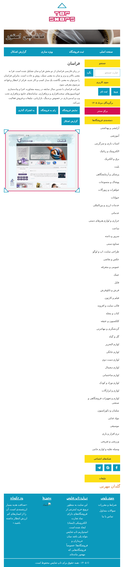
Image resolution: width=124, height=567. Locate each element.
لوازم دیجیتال (112, 367)
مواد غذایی (113, 418)
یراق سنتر (102, 111)
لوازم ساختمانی (111, 375)
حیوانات (115, 197)
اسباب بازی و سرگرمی (106, 143)
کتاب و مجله (112, 313)
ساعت (115, 228)
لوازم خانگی (112, 352)
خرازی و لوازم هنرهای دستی (104, 220)
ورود (116, 91)
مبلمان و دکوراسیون (108, 410)
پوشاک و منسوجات (109, 182)
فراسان (73, 63)
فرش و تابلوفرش (109, 290)
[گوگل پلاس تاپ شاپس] (107, 467)
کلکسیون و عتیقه (110, 321)
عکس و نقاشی (111, 259)
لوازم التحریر (112, 344)
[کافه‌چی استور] (62, 37)
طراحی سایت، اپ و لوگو (106, 251)
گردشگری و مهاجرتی (107, 328)
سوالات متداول (107, 510)
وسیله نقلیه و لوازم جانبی (105, 449)
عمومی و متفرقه (110, 267)
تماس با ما (107, 516)
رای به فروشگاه (48, 110)
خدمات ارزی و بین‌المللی (106, 205)
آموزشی (114, 135)
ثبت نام (103, 91)
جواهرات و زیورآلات (108, 189)
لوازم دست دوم (110, 359)
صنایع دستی (112, 243)
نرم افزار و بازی (110, 433)
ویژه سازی (47, 51)
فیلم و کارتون (112, 298)
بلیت (116, 166)
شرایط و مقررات (107, 504)
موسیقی (114, 426)
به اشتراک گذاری (26, 110)
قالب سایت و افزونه (108, 305)
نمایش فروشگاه (70, 110)
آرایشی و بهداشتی (109, 128)
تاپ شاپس (56, 562)
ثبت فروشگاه (76, 51)
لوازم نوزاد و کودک (109, 382)
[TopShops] (62, 13)
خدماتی (115, 213)
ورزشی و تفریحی (110, 441)
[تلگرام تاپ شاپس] (99, 467)
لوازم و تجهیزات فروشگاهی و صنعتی (103, 400)
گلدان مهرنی (110, 486)
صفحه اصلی (106, 51)
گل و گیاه (114, 336)
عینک (116, 274)
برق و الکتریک (111, 159)
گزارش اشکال (18, 51)
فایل (116, 282)
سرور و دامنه (112, 236)
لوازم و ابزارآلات (110, 390)
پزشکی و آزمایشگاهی (107, 174)
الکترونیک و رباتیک (109, 151)
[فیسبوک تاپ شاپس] (116, 467)
